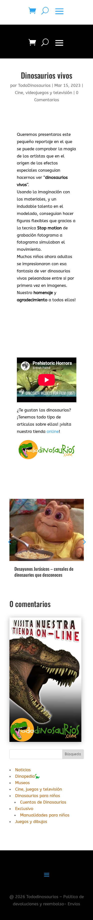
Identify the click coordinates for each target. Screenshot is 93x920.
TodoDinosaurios (34, 85)
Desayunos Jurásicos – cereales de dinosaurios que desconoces (43, 571)
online (53, 431)
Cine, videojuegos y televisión (43, 92)
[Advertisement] (46, 333)
